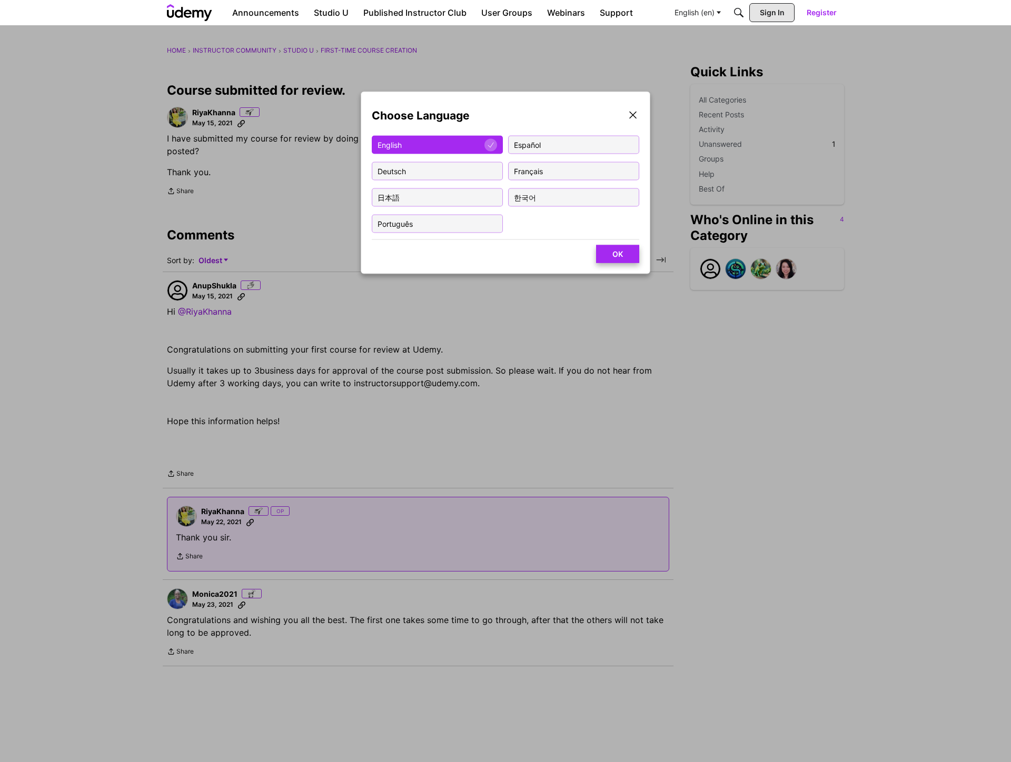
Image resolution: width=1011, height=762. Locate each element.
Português (395, 223)
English (390, 144)
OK (617, 253)
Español (527, 144)
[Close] (633, 116)
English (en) (695, 12)
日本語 (389, 197)
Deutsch (392, 170)
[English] (189, 12)
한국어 (525, 197)
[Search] (738, 12)
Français (528, 170)
